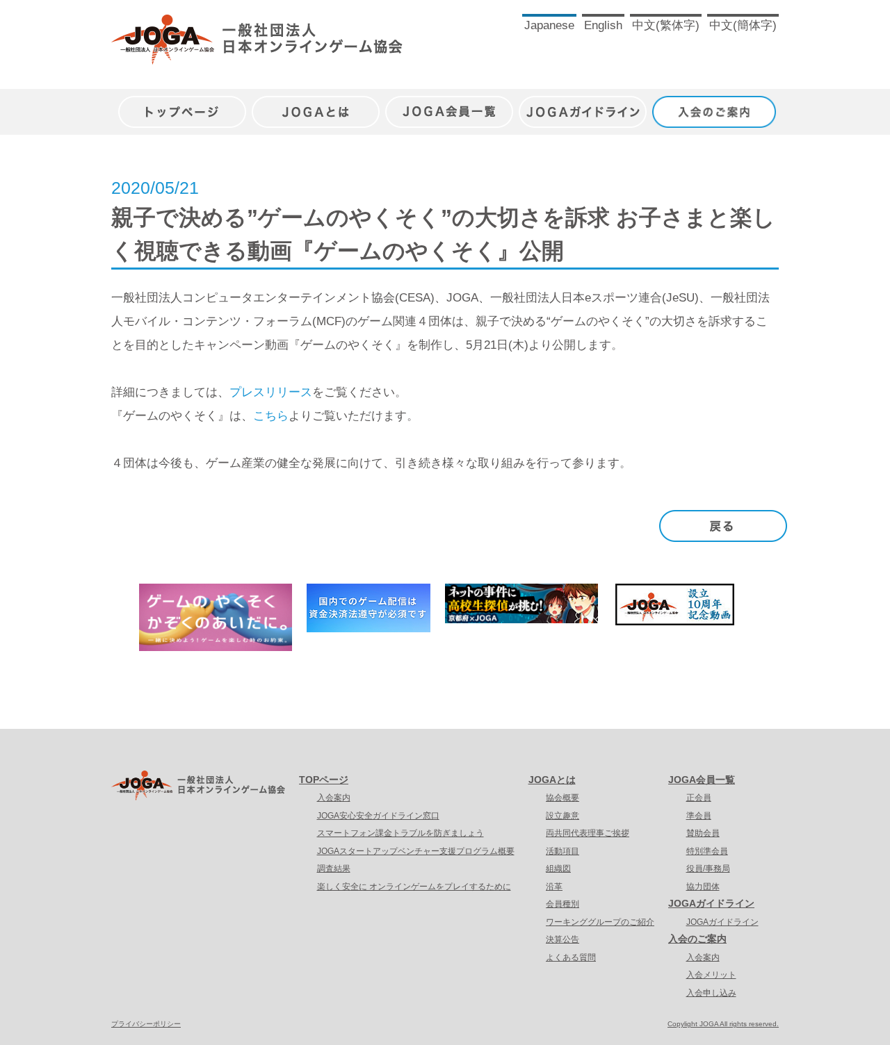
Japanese (549, 25)
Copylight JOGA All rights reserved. (723, 1024)
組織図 (558, 868)
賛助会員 (703, 833)
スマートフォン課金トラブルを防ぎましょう (400, 833)
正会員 (698, 798)
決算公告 (562, 939)
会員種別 (562, 904)
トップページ (182, 104)
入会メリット (711, 975)
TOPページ (323, 779)
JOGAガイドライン (582, 104)
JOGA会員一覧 (449, 104)
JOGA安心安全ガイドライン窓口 (378, 816)
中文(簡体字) (743, 25)
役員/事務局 (708, 868)
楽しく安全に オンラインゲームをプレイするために (414, 886)
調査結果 (333, 868)
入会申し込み (711, 993)
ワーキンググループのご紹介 (600, 922)
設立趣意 (562, 816)
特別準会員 (707, 851)
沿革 (554, 886)
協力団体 (703, 886)
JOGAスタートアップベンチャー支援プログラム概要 (416, 851)
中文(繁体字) (665, 25)
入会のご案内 (716, 104)
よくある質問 (571, 957)
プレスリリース (270, 392)
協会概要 (562, 798)
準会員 (698, 816)
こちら (271, 415)
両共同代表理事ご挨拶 (587, 833)
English (603, 25)
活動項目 (562, 851)
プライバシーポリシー (146, 1024)
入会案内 (333, 798)
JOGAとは (315, 104)
